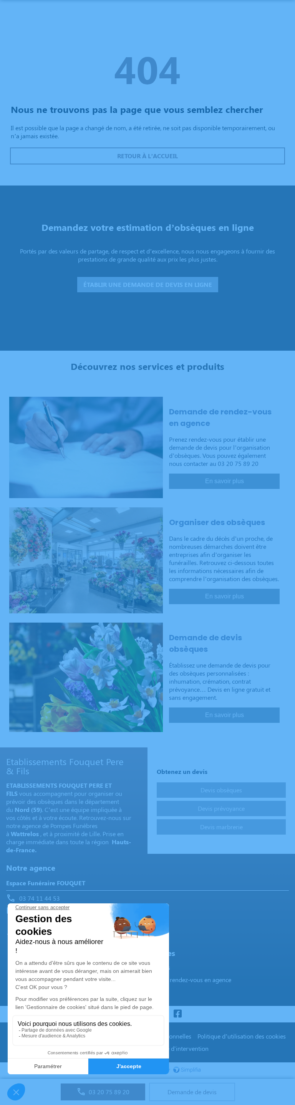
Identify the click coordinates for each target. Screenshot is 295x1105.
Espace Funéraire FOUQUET (45, 883)
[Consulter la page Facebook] (177, 1014)
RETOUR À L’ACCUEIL (147, 156)
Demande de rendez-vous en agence (182, 980)
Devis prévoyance (221, 808)
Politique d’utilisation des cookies (241, 1036)
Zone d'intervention (182, 1048)
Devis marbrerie (221, 827)
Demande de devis (192, 1092)
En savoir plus (224, 481)
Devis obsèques (221, 790)
